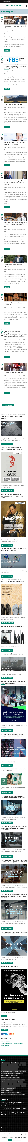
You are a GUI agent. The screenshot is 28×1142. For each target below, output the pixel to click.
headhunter (16, 1067)
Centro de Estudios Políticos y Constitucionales (10, 1086)
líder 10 (23, 1064)
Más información (17, 1140)
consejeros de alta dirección (6, 1071)
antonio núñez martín (5, 1062)
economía (16, 1071)
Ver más (4, 1016)
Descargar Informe (7, 444)
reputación (8, 1075)
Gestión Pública (23, 1071)
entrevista (3, 1081)
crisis (14, 1077)
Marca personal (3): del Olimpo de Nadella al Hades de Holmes (14, 1113)
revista (2, 1075)
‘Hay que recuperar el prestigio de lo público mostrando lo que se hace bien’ (15, 183)
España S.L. (3, 1047)
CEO (6, 1064)
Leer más (7, 50)
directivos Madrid (19, 1073)
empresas (10, 1064)
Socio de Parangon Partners (6, 1090)
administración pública (5, 1079)
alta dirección (9, 1081)
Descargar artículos (7, 490)
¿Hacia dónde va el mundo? (13, 104)
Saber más (4, 1029)
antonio (14, 1083)
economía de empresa (11, 1088)
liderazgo (3, 1067)
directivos (16, 1064)
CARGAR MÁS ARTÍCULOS (8, 405)
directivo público (4, 1083)
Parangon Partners (5, 1041)
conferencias (3, 1094)
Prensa (9, 31)
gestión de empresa (22, 1083)
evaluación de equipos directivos (7, 1073)
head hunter (22, 1062)
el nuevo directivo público (6, 1077)
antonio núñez (9, 1067)
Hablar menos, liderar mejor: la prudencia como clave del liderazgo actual (13, 1103)
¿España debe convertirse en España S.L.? (13, 304)
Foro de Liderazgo (5, 1045)
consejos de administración (6, 1069)
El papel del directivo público (13, 373)
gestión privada (14, 1075)
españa (15, 1081)
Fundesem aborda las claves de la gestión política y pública (15, 67)
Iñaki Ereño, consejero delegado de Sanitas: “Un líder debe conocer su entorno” (15, 224)
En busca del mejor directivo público (13, 265)
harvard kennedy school (12, 1094)
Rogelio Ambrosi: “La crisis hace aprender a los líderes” (14, 143)
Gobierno (3, 1088)
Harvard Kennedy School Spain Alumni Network (12, 1043)
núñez (18, 1077)
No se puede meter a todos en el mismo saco (15, 27)
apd (20, 1064)
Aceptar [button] (9, 1140)
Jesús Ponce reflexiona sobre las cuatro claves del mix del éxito (13, 1109)
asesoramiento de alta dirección (18, 1079)
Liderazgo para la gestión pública (7, 1092)
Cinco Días (20, 1081)
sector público (22, 1094)
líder (2, 1064)
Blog (6, 31)
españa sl (23, 1086)
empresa (15, 1069)
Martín (10, 1083)
